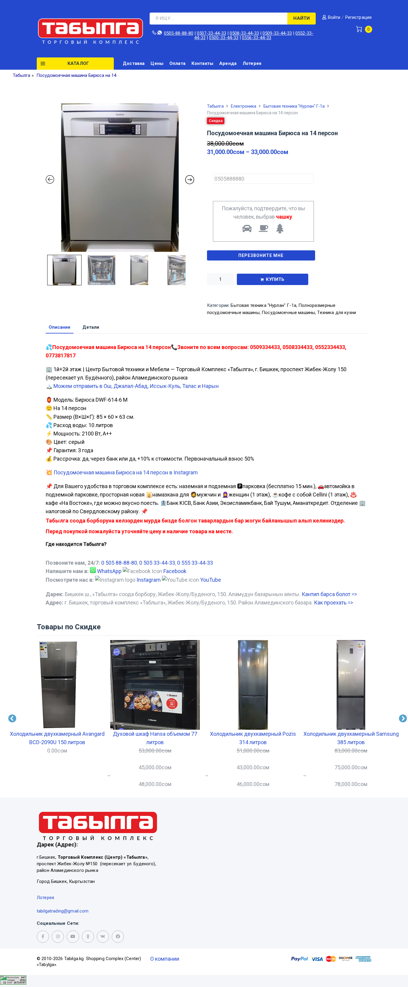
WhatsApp (109, 571)
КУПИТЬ (275, 279)
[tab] (59, 327)
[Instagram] (58, 936)
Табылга (215, 106)
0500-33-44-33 (223, 37)
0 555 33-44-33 (195, 563)
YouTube (210, 580)
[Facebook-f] (43, 936)
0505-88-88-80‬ (178, 33)
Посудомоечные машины (288, 312)
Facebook (174, 571)
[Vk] (103, 936)
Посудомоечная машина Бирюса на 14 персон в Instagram (125, 472)
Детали (90, 327)
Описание (59, 327)
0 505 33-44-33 (157, 563)
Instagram (148, 580)
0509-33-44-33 (277, 33)
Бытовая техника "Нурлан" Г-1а (294, 106)
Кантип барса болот (329, 594)
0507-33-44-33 (211, 33)
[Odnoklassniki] (88, 936)
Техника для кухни (336, 312)
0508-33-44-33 (244, 33)
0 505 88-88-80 (119, 563)
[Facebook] (118, 936)
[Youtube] (73, 936)
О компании (164, 959)
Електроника (243, 106)
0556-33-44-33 (256, 37)
